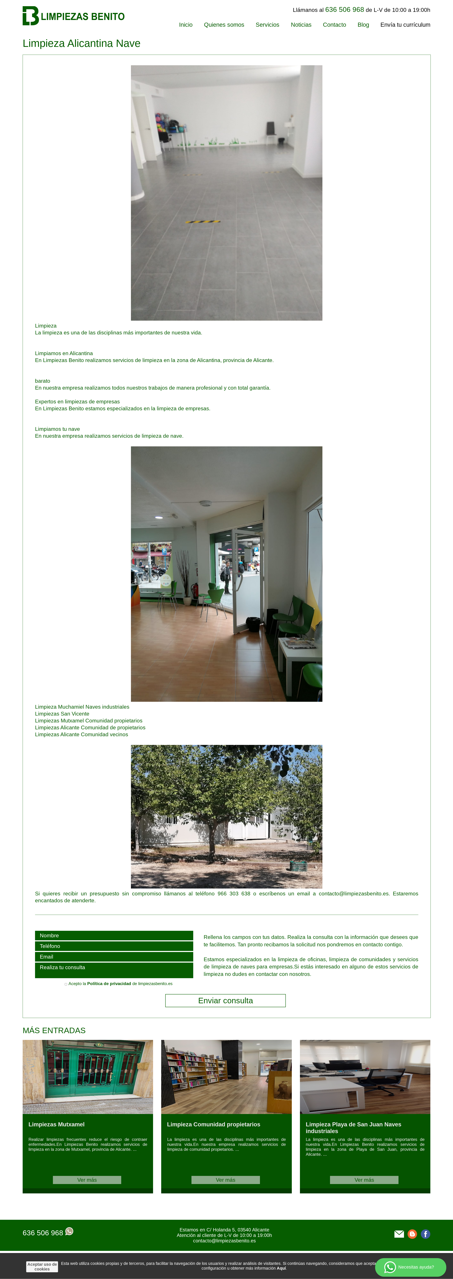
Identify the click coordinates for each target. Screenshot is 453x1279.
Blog (363, 24)
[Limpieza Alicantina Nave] (178, 319)
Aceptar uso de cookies (42, 1266)
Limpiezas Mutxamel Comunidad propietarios (88, 721)
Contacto (334, 24)
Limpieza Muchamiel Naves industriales (82, 707)
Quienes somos (224, 24)
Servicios (267, 24)
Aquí (281, 1268)
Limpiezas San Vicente (62, 714)
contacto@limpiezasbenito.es (224, 1240)
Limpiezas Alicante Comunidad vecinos (81, 734)
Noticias (301, 24)
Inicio (186, 24)
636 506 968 (43, 1233)
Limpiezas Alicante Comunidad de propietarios (90, 727)
